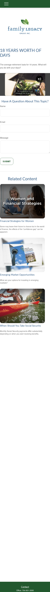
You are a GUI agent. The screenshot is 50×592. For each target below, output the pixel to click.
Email (2, 121)
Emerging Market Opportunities (17, 275)
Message (4, 137)
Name (3, 106)
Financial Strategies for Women (17, 221)
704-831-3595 (28, 590)
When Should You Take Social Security (20, 326)
